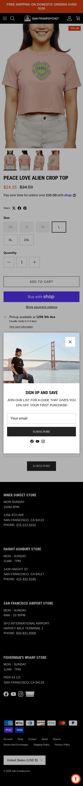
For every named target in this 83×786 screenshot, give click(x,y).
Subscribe (41, 431)
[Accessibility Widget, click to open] (76, 779)
